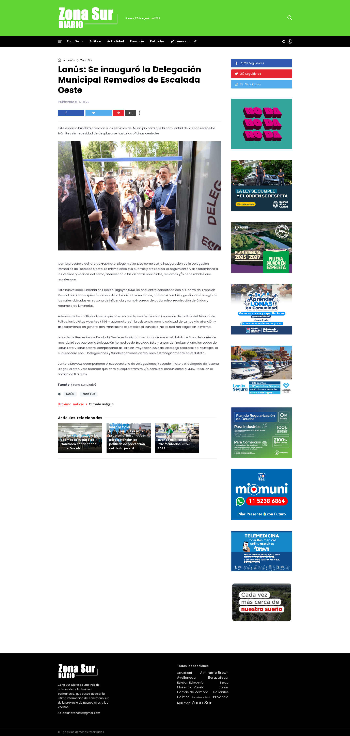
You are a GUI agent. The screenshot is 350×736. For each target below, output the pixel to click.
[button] (290, 41)
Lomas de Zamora (192, 692)
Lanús (70, 60)
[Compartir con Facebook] (71, 113)
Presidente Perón (201, 697)
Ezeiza (224, 682)
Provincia (137, 41)
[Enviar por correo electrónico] (130, 113)
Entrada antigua (101, 404)
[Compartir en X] (98, 113)
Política (95, 41)
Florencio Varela (190, 687)
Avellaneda (186, 677)
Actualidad (115, 41)
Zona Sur (73, 41)
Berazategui (218, 677)
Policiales (157, 41)
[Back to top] (340, 726)
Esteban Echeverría (190, 682)
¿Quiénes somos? (184, 41)
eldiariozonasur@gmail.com (81, 713)
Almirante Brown (214, 673)
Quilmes (183, 703)
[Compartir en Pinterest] (118, 113)
